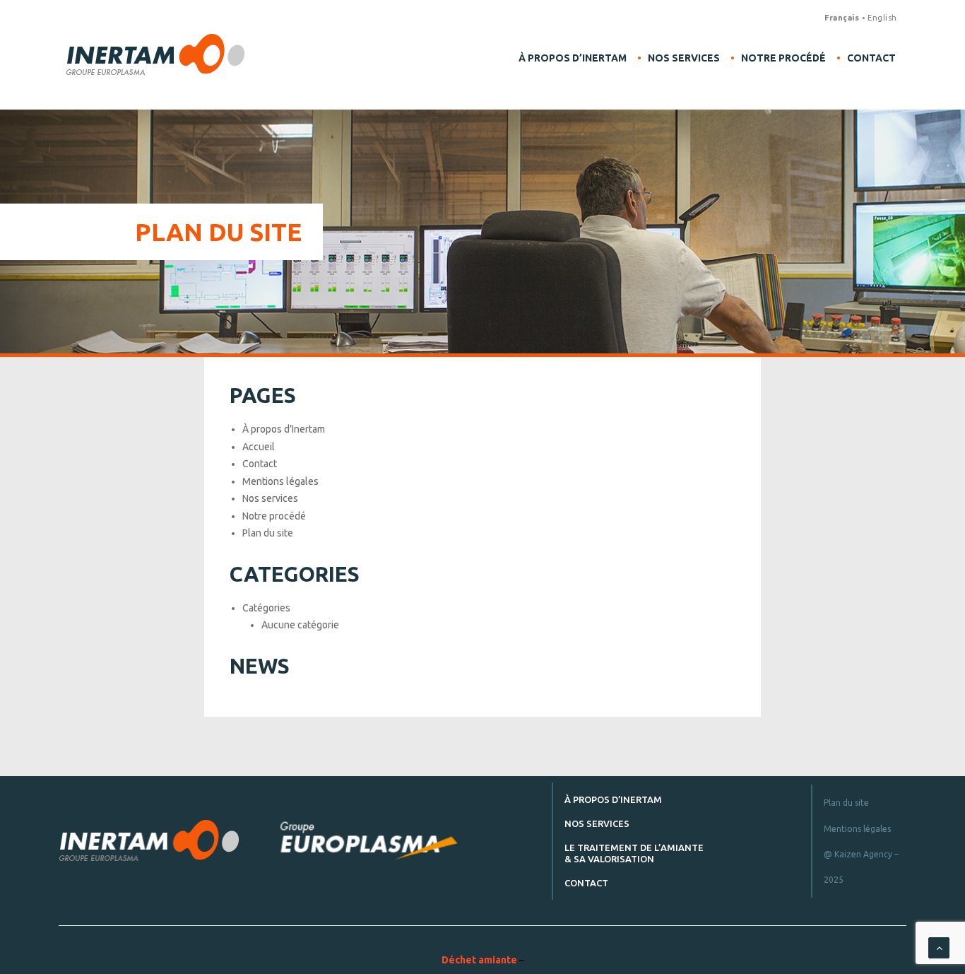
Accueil (258, 446)
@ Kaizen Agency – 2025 (861, 867)
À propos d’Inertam (573, 58)
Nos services (684, 58)
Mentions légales (280, 481)
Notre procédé (783, 58)
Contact (871, 58)
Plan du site (267, 533)
